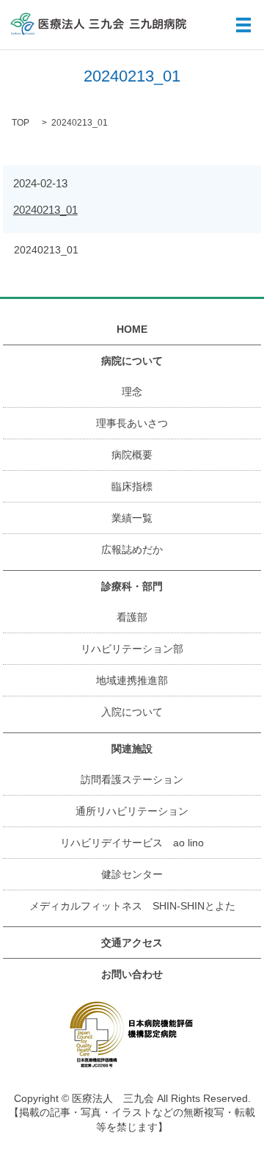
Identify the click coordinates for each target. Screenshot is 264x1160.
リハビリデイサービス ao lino (132, 843)
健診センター (132, 874)
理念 (132, 391)
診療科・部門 (132, 586)
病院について (132, 361)
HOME (132, 329)
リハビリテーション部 (132, 649)
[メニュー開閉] (243, 25)
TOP (20, 123)
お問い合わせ (132, 974)
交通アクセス (132, 942)
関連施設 (132, 748)
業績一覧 (132, 518)
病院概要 (132, 455)
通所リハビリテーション (132, 811)
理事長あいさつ (132, 423)
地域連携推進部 (132, 680)
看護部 (132, 617)
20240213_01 (45, 209)
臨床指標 (132, 486)
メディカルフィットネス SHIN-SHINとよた (132, 906)
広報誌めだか (132, 549)
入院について (132, 712)
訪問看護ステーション (132, 779)
